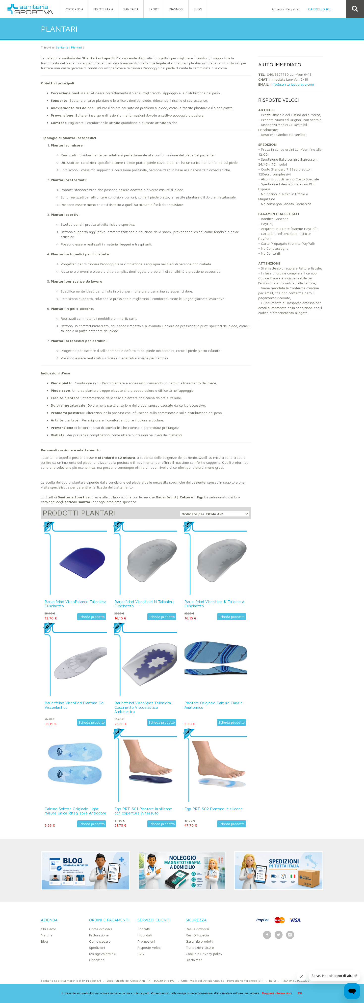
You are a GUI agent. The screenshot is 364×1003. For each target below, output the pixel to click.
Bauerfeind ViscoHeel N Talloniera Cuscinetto (144, 603)
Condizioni (97, 960)
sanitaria (62, 47)
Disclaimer (194, 960)
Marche (46, 935)
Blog (44, 941)
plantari (76, 47)
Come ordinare (100, 929)
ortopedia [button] (74, 9)
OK (300, 993)
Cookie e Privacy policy (204, 954)
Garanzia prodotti (199, 941)
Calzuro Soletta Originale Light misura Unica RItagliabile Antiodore (75, 811)
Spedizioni (97, 947)
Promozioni (146, 941)
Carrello (319, 9)
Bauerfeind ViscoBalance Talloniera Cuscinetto (75, 603)
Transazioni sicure (200, 947)
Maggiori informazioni (277, 993)
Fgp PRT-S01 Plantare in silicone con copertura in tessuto (143, 811)
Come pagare (99, 941)
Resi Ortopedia (197, 935)
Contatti (143, 929)
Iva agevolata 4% (102, 954)
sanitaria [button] (130, 9)
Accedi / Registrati (286, 9)
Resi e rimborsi (197, 929)
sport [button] (154, 9)
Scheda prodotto (91, 616)
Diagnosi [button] (176, 9)
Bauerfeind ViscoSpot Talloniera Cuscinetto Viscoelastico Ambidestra (142, 707)
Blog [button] (198, 9)
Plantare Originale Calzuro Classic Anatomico (213, 705)
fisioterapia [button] (103, 9)
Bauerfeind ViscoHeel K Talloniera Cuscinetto (214, 603)
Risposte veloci (149, 947)
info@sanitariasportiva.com (292, 84)
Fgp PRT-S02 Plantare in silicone (213, 809)
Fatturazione (99, 935)
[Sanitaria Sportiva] (30, 9)
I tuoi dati (144, 935)
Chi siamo (48, 929)
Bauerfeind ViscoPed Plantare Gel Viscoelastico (74, 705)
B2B (140, 954)
